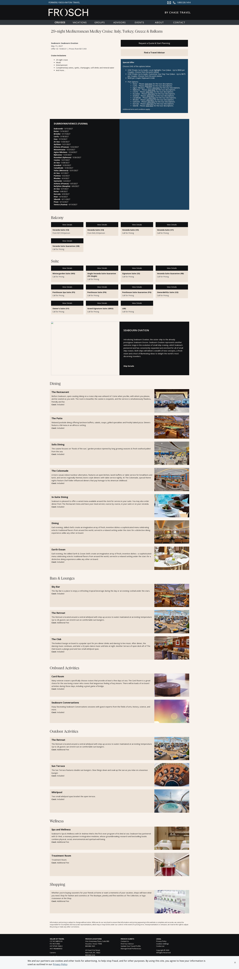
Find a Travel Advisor (154, 52)
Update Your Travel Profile (131, 946)
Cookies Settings (162, 944)
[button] (235, 963)
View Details (67, 224)
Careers (53, 952)
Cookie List (160, 946)
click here (148, 84)
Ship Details (128, 366)
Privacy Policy (60, 964)
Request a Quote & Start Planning (154, 43)
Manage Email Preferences (131, 948)
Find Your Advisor (127, 944)
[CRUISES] (59, 22)
